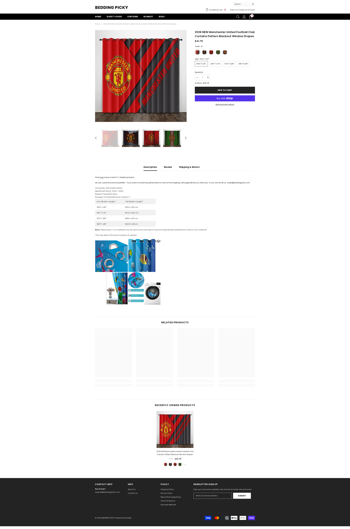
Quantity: (199, 72)
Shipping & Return (189, 167)
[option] (141, 76)
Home (97, 24)
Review (168, 167)
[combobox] (242, 4)
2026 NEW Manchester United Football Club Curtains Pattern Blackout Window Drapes (175, 453)
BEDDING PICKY (108, 518)
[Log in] (244, 16)
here (101, 177)
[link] (113, 380)
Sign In (233, 10)
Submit (242, 495)
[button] (96, 138)
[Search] (244, 4)
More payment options (225, 104)
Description (150, 167)
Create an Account (247, 10)
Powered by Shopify (123, 518)
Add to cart (225, 90)
